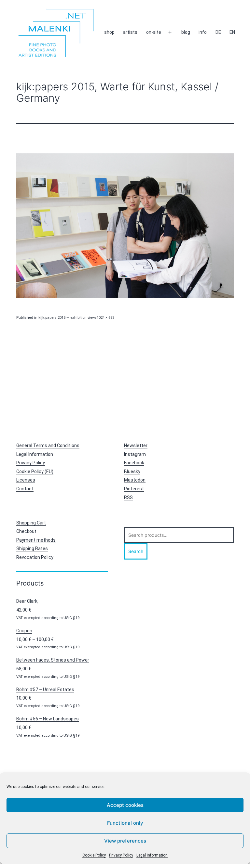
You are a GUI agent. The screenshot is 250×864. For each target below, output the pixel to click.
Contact (25, 488)
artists (130, 32)
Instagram (135, 454)
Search (135, 551)
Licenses (25, 480)
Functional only (125, 823)
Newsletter (135, 445)
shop (109, 32)
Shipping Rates (32, 548)
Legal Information (152, 855)
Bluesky (132, 471)
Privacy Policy (121, 855)
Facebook (134, 462)
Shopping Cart (31, 522)
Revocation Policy (34, 557)
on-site (153, 32)
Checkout (26, 531)
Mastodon (135, 480)
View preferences (125, 841)
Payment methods (36, 540)
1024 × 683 (105, 318)
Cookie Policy (94, 855)
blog (185, 32)
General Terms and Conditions (47, 445)
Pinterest (134, 488)
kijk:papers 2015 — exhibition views (67, 318)
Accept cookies (125, 805)
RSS (128, 497)
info (203, 32)
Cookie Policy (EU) (34, 471)
